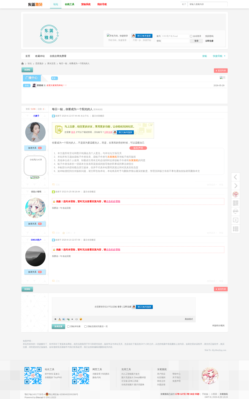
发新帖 (27, 70)
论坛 (55, 4)
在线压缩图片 (127, 384)
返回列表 (222, 70)
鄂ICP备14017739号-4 (35, 394)
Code (76, 319)
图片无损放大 (127, 377)
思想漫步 (39, 63)
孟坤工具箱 (133, 381)
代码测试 (105, 374)
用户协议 (161, 374)
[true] (223, 4)
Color (59, 319)
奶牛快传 (49, 374)
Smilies (80, 319)
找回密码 (209, 36)
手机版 (205, 394)
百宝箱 (124, 381)
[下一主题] (235, 185)
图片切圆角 (139, 384)
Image (64, 319)
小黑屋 (214, 394)
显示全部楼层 (98, 116)
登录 (73, 132)
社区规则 (161, 377)
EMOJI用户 (36, 240)
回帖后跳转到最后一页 (97, 326)
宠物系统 (86, 4)
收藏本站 (40, 56)
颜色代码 (96, 377)
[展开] (223, 77)
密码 (159, 41)
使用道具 (211, 185)
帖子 (184, 4)
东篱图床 (49, 377)
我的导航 (102, 4)
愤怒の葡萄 (36, 192)
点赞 (69, 233)
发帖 (204, 56)
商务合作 (161, 381)
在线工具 (69, 4)
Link (68, 319)
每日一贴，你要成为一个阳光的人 (74, 63)
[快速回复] (235, 220)
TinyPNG (58, 377)
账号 (159, 36)
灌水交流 (51, 63)
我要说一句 (57, 208)
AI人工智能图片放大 (130, 374)
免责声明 (176, 381)
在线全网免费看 (58, 56)
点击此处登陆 (113, 201)
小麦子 (36, 116)
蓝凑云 (57, 374)
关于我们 (176, 377)
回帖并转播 (75, 326)
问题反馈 (161, 384)
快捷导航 (217, 56)
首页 (27, 56)
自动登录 (197, 36)
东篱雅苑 (22, 63)
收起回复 (67, 208)
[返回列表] (235, 229)
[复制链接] (97, 109)
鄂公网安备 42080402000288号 (63, 394)
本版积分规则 (218, 325)
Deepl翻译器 (140, 377)
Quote (72, 319)
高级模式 (189, 319)
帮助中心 (176, 374)
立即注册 (209, 41)
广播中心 (31, 78)
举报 (221, 185)
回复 (58, 185)
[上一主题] (235, 177)
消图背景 (96, 374)
